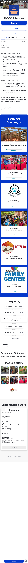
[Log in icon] (23, 2)
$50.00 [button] (20, 306)
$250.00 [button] (17, 319)
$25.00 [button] (21, 312)
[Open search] (21, 2)
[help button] (26, 561)
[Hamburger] (26, 2)
